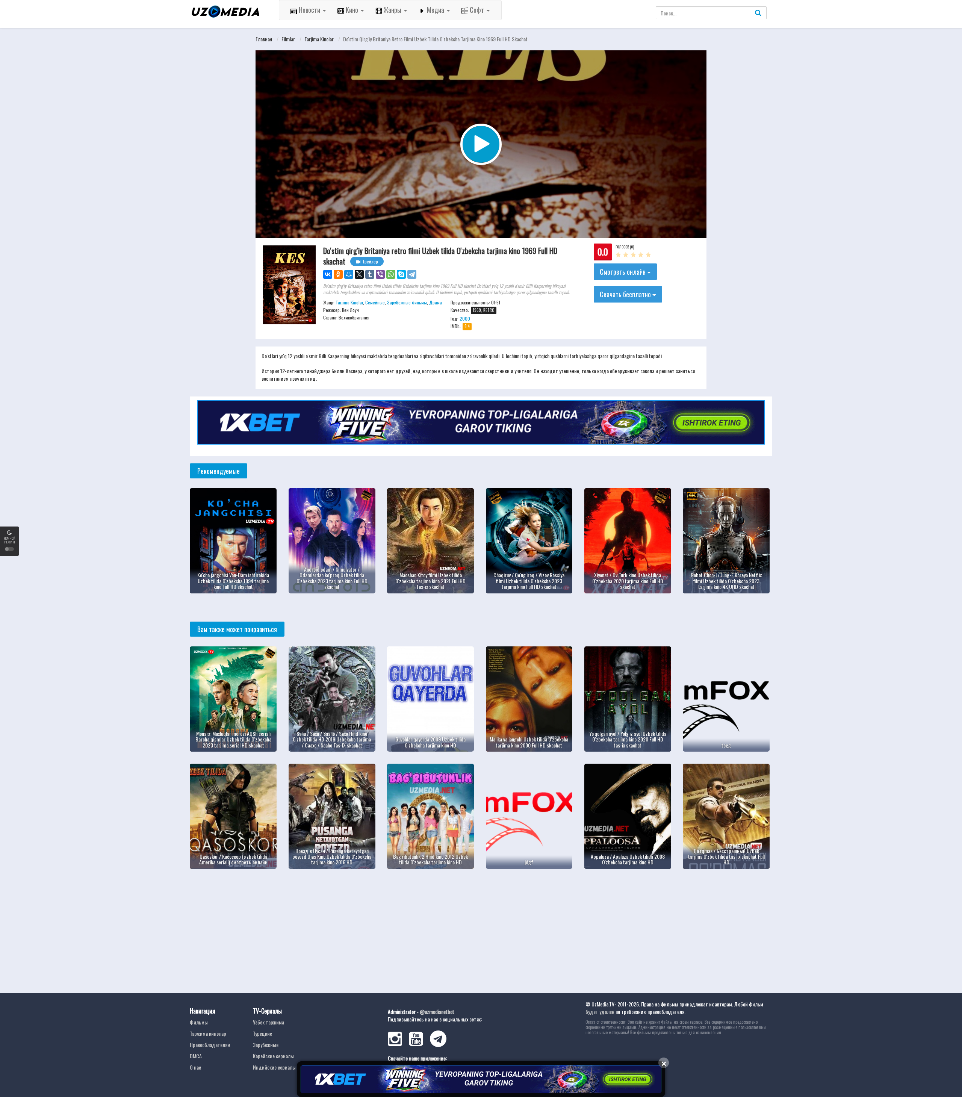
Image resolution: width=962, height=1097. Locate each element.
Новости (309, 10)
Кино (352, 10)
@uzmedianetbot (437, 1011)
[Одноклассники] (338, 274)
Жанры (392, 10)
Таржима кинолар (208, 1033)
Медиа (435, 10)
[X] (359, 274)
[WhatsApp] (390, 274)
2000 (465, 318)
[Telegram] (411, 274)
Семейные (375, 302)
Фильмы (199, 1022)
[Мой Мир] (348, 274)
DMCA (196, 1056)
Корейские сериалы (273, 1056)
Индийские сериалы (274, 1067)
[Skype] (401, 274)
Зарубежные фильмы (407, 302)
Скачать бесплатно (626, 294)
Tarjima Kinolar (319, 39)
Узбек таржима (268, 1022)
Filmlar (288, 39)
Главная (264, 39)
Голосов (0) (625, 247)
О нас (195, 1067)
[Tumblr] (369, 274)
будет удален (599, 1011)
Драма (435, 302)
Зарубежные (265, 1045)
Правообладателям (210, 1045)
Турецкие (262, 1033)
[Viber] (380, 274)
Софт (477, 10)
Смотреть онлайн (623, 272)
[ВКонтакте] (327, 274)
